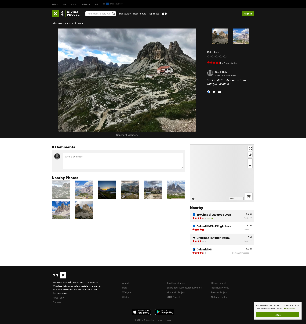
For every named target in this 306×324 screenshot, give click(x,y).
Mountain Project (176, 292)
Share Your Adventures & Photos (184, 287)
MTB (65, 4)
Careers (57, 302)
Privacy (168, 320)
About (125, 282)
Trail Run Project (220, 287)
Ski (96, 4)
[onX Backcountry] (113, 4)
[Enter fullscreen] (250, 148)
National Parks (219, 297)
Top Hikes (154, 13)
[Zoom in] (250, 161)
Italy (54, 23)
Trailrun (85, 4)
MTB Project (173, 297)
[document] (277, 310)
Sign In (248, 13)
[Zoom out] (250, 165)
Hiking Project (218, 282)
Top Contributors (176, 282)
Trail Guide (125, 13)
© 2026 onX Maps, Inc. (144, 320)
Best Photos (139, 13)
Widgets (126, 292)
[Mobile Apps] (164, 13)
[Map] (222, 173)
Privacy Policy (289, 308)
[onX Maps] (59, 277)
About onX (58, 297)
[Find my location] (250, 154)
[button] (208, 91)
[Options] (248, 196)
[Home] (68, 13)
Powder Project (219, 292)
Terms (159, 320)
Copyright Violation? (127, 134)
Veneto (61, 23)
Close (278, 314)
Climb (55, 4)
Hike (73, 4)
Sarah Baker (221, 72)
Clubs (125, 297)
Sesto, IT (235, 75)
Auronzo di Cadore (74, 23)
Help (124, 287)
